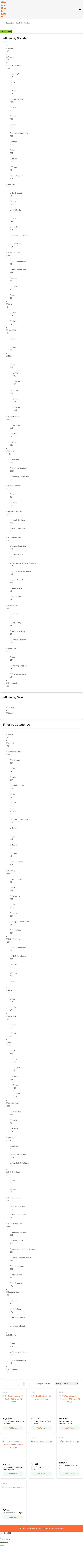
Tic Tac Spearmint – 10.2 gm (12, 1513)
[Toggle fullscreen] (3, 1542)
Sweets (5, 1392)
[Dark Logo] (3, 9)
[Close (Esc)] (7, 1542)
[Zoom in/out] (1, 1542)
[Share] (5, 1542)
